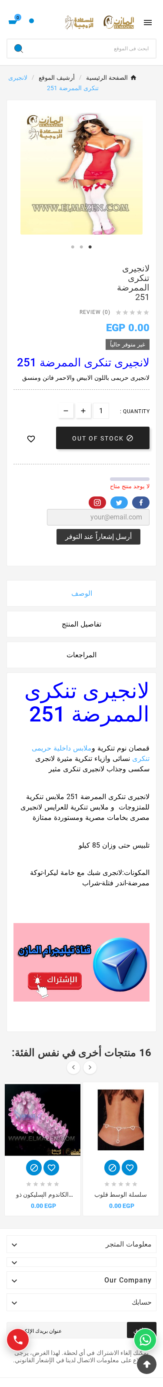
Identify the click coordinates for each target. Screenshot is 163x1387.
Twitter (119, 502)
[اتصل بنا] (18, 1339)
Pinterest (97, 502)
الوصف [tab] (81, 593)
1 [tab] (73, 247)
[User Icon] (32, 23)
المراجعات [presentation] (81, 655)
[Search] (18, 48)
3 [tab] (90, 247)
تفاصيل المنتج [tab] (81, 624)
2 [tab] (81, 247)
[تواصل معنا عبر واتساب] (145, 1339)
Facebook (141, 502)
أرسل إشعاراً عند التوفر (98, 536)
